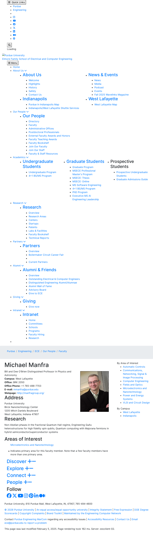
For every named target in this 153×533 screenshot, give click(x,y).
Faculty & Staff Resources (43, 153)
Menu (13, 62)
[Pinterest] (31, 496)
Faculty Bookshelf (39, 142)
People (15, 482)
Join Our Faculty (38, 146)
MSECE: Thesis (80, 177)
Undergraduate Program (42, 172)
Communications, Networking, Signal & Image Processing (135, 374)
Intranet (17, 310)
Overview (34, 212)
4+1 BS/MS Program (40, 175)
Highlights (34, 83)
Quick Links (17, 2)
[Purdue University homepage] (13, 54)
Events (98, 91)
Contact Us (35, 94)
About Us (18, 70)
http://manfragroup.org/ (30, 392)
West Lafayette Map (105, 104)
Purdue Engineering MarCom (30, 519)
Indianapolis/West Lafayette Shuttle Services (54, 108)
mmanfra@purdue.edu (25, 389)
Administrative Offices (41, 128)
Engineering (19, 9)
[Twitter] (14, 27)
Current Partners (38, 261)
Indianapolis (35, 98)
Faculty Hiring (36, 334)
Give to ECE (36, 293)
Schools (33, 327)
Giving (17, 296)
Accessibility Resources (101, 519)
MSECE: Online (80, 181)
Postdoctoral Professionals (44, 132)
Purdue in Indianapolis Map (44, 104)
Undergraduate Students (38, 164)
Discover (17, 461)
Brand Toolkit (54, 513)
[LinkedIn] (14, 31)
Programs (34, 330)
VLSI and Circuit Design (136, 402)
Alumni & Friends (39, 269)
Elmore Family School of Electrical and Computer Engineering (37, 58)
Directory (34, 121)
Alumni (17, 265)
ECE (37, 351)
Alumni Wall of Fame (40, 286)
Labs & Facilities (38, 230)
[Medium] (14, 34)
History (33, 87)
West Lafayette (103, 98)
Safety (32, 91)
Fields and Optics (133, 384)
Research (18, 202)
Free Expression (123, 509)
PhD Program (80, 192)
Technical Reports (39, 237)
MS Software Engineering (86, 184)
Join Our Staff (37, 150)
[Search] (9, 45)
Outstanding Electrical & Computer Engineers (54, 278)
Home (16, 66)
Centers (33, 219)
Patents (33, 227)
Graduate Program (82, 167)
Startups (33, 223)
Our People (19, 111)
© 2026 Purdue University (19, 509)
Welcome (34, 80)
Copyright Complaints (32, 513)
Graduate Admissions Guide (132, 179)
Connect (17, 475)
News (97, 80)
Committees (35, 323)
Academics (19, 157)
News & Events (103, 74)
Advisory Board (37, 289)
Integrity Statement (101, 509)
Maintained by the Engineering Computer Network (92, 513)
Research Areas (37, 216)
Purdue (17, 6)
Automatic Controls (134, 366)
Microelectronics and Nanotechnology (32, 444)
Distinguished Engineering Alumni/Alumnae (53, 282)
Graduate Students (85, 161)
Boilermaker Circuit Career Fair (46, 254)
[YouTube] (14, 20)
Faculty (33, 124)
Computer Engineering (135, 381)
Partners (18, 241)
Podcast (99, 87)
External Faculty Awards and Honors (49, 135)
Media (97, 83)
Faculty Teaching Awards (43, 139)
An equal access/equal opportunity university (62, 509)
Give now (34, 306)
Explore (16, 468)
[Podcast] (14, 38)
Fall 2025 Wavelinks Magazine (111, 94)
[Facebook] (14, 24)
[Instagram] (14, 17)
